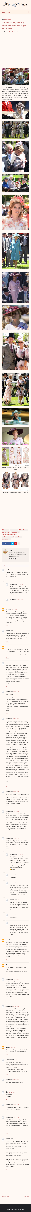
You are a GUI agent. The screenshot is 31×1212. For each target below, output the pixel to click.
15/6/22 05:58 (16, 979)
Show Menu (6, 12)
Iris (7, 647)
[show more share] (18, 543)
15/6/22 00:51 (16, 811)
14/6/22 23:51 (16, 791)
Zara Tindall (18, 536)
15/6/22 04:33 (13, 965)
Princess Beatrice (23, 529)
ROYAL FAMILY (5, 532)
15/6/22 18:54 (20, 914)
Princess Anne (14, 529)
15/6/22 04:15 (16, 939)
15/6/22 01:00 (16, 838)
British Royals (8, 19)
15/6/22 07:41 (17, 1059)
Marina (8, 1047)
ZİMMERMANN (6, 539)
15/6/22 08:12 (16, 1079)
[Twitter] (12, 543)
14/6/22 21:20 (16, 630)
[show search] (29, 12)
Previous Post (5, 1196)
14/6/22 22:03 (16, 718)
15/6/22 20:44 (20, 923)
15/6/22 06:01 (20, 584)
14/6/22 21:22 (16, 663)
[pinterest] (15, 559)
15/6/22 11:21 (20, 874)
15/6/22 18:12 (20, 899)
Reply (7, 579)
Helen (11, 550)
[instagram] (9, 559)
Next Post (26, 1196)
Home (3, 19)
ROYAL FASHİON (15, 532)
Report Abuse (21, 1209)
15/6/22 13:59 (12, 1092)
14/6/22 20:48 (14, 609)
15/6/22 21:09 (16, 1117)
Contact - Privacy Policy (12, 1209)
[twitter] (11, 559)
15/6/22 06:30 (16, 1006)
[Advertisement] (15, 50)
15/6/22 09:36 (20, 854)
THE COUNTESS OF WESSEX (9, 534)
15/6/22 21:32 (16, 1138)
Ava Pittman (9, 940)
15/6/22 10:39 (20, 599)
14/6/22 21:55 (16, 691)
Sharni (7, 965)
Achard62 (8, 609)
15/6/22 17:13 (20, 882)
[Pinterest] (15, 543)
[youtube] (13, 559)
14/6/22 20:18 (13, 569)
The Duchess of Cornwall (8, 536)
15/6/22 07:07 (13, 1047)
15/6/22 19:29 (16, 1104)
